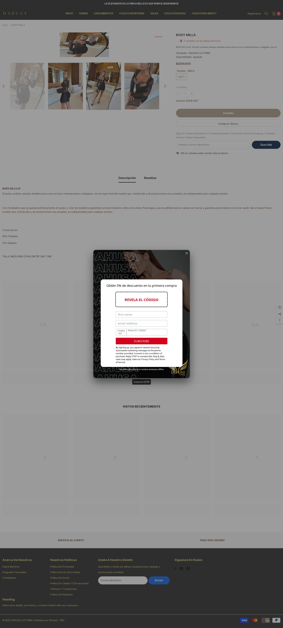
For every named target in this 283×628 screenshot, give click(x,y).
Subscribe (141, 341)
